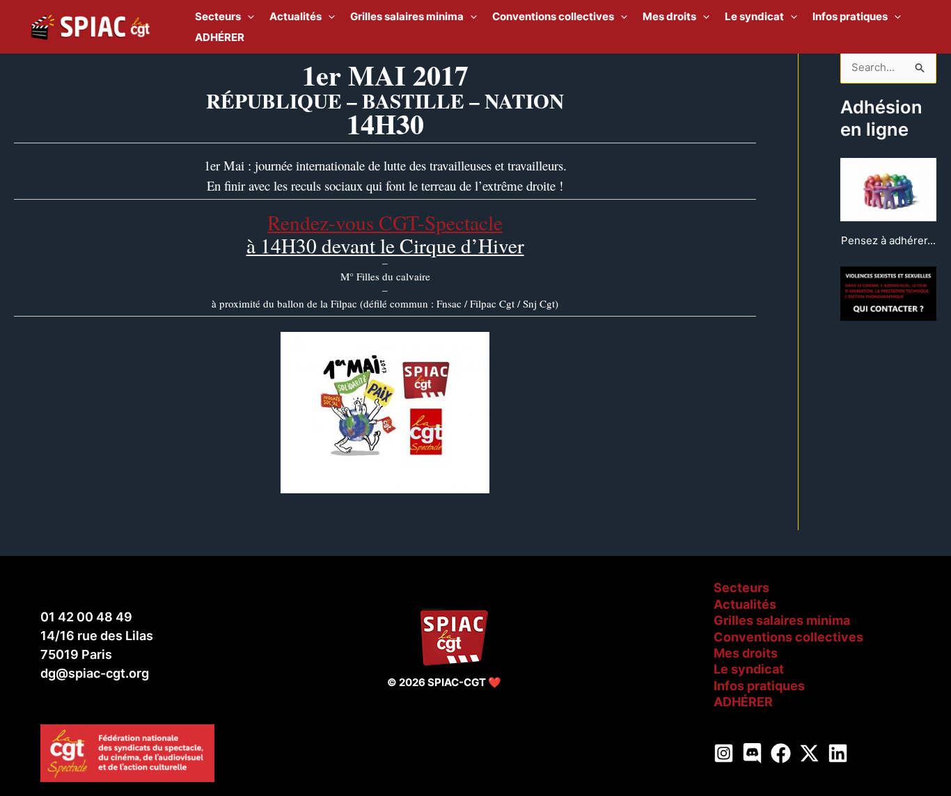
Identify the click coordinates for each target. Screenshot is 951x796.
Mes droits (746, 653)
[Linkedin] (838, 753)
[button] (247, 16)
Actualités (745, 604)
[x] (809, 753)
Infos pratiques (759, 685)
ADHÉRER (743, 701)
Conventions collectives (788, 637)
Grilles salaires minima (782, 620)
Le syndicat (749, 669)
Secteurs (741, 587)
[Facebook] (781, 753)
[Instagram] (724, 753)
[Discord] (752, 753)
